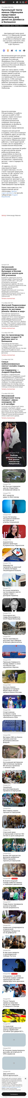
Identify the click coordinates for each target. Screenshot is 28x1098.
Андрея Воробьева (10, 196)
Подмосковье (6, 25)
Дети (12, 25)
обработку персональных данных (11, 1087)
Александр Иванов (13, 215)
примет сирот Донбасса (9, 192)
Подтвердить (14, 1094)
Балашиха (23, 25)
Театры (17, 25)
